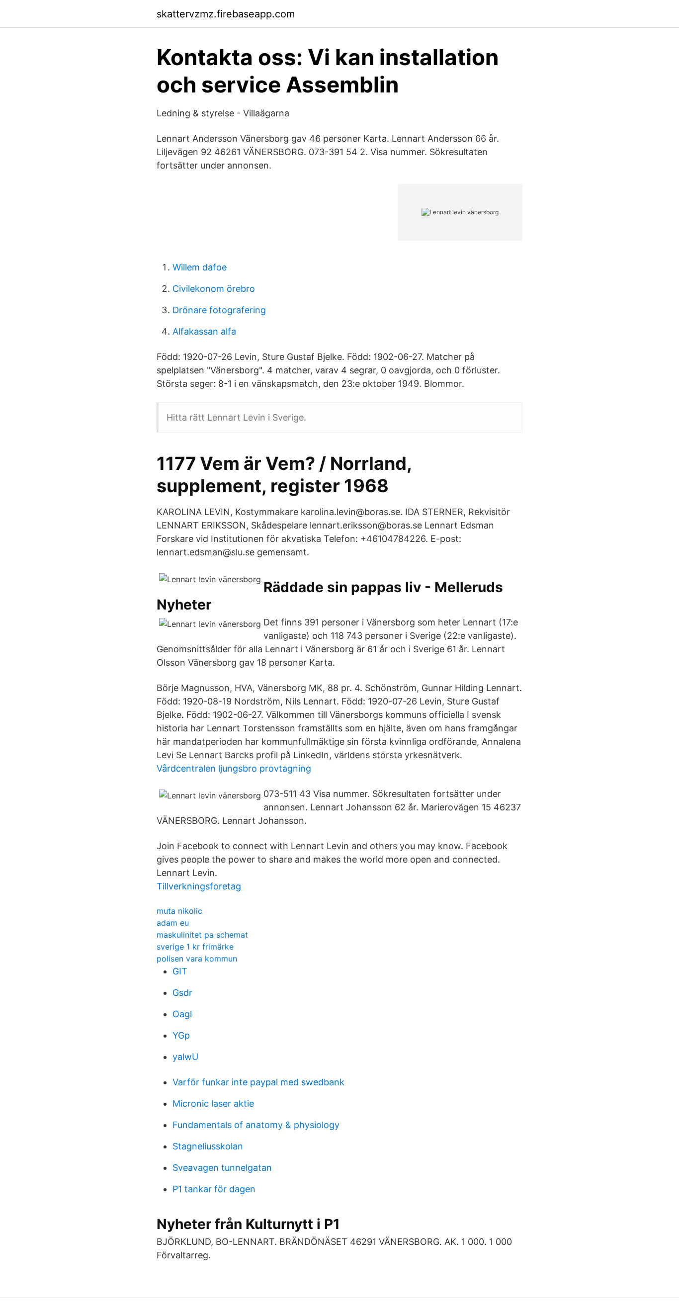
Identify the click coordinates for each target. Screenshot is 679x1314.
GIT (179, 971)
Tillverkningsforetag (199, 886)
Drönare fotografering (219, 310)
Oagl (182, 1014)
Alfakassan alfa (204, 331)
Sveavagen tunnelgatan (222, 1167)
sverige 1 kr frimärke (195, 947)
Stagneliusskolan (207, 1146)
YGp (181, 1035)
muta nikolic (179, 911)
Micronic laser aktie (213, 1103)
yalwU (185, 1056)
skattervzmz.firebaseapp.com (226, 14)
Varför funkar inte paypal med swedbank (258, 1082)
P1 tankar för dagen (213, 1189)
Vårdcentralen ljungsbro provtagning (234, 768)
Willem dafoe (199, 267)
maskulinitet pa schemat (202, 935)
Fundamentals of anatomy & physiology (256, 1125)
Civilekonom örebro (213, 288)
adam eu (173, 923)
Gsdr (182, 992)
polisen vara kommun (197, 959)
